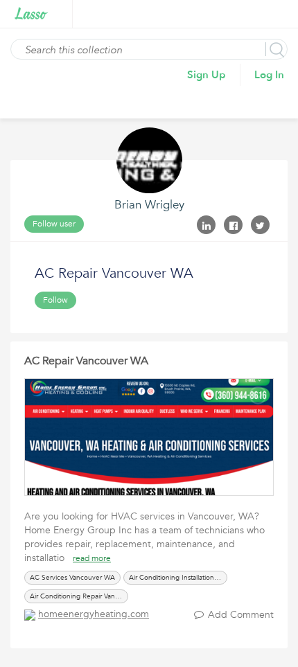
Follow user (54, 223)
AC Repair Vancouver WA (86, 360)
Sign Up (206, 75)
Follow (55, 299)
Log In (269, 75)
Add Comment (241, 614)
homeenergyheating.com (93, 614)
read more (92, 558)
